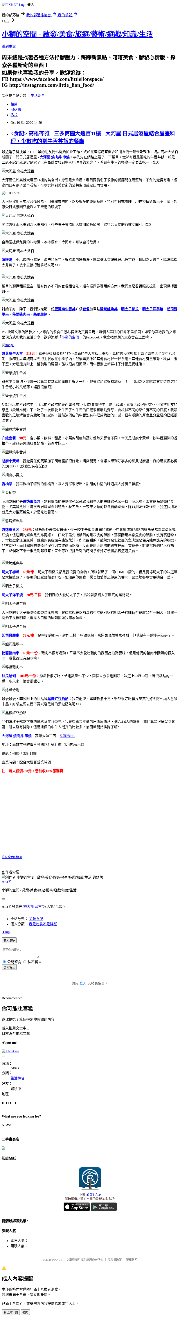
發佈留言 (9, 967)
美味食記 (36, 919)
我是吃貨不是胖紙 (43, 924)
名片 (14, 115)
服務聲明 (131, 1259)
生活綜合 (38, 95)
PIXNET (57, 1259)
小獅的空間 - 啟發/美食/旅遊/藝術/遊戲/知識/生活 (77, 34)
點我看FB (67, 736)
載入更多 (9, 940)
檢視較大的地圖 (12, 857)
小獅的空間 (70, 337)
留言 (38, 906)
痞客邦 (28, 906)
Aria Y (6, 881)
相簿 (14, 104)
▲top (6, 932)
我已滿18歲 (11, 1312)
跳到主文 (9, 46)
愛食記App (93, 1194)
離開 (25, 1312)
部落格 (16, 109)
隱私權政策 (115, 1259)
